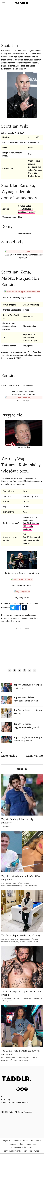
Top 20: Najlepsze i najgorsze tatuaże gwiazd (31, 540)
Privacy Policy (22, 1102)
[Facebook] (9, 670)
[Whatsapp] (29, 670)
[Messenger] (14, 670)
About (4, 1102)
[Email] (34, 670)
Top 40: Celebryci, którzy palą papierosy (31, 526)
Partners (5, 1099)
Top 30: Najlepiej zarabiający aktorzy (20, 935)
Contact (11, 1102)
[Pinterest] (24, 670)
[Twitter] (19, 670)
